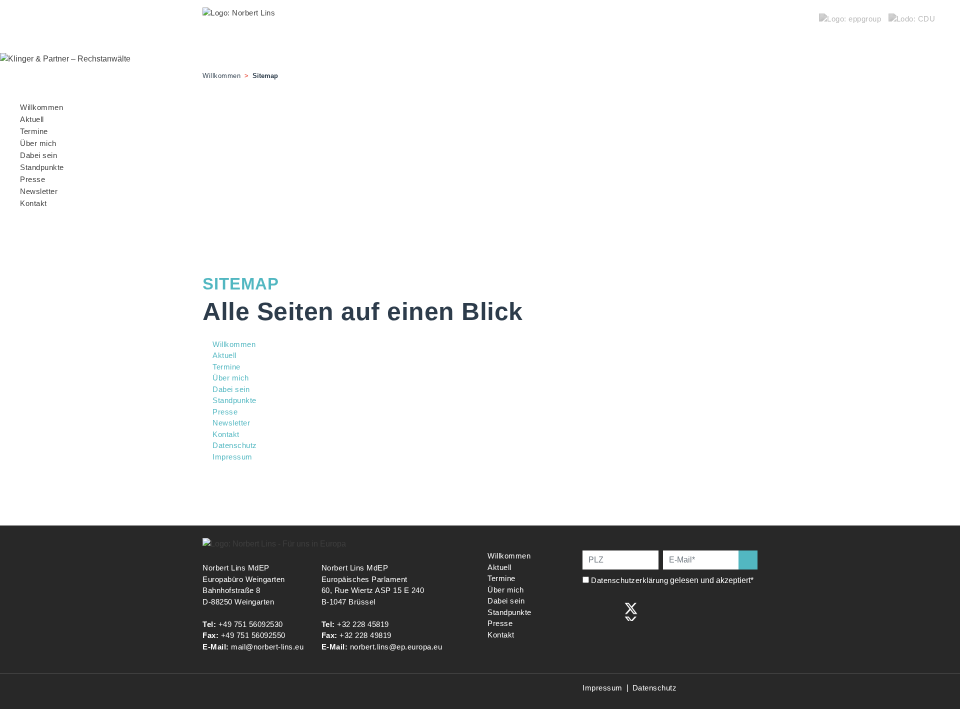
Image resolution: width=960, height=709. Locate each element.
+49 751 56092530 (250, 624)
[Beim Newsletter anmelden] (748, 560)
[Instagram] (611, 610)
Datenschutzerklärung (629, 580)
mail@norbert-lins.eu (267, 646)
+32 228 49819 (366, 635)
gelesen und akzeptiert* (673, 580)
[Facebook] (589, 610)
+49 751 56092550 (253, 635)
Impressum (602, 688)
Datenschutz (654, 688)
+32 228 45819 (363, 624)
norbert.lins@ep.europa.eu (396, 646)
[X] (631, 610)
